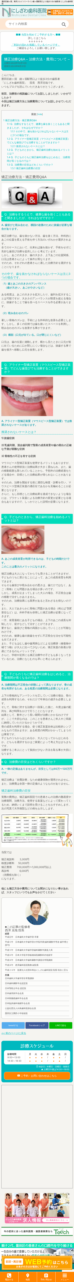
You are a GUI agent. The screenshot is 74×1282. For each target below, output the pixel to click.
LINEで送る (60, 1025)
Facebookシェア (37, 1025)
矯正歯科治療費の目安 (25, 168)
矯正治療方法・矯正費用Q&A (20, 120)
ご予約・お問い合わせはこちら (38, 1075)
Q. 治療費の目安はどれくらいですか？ (30, 164)
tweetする (13, 1025)
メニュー (65, 1279)
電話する (9, 1279)
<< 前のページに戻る (13, 1033)
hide (40, 114)
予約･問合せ (46, 1279)
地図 (28, 1279)
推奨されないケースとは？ (27, 146)
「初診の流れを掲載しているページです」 (35, 44)
